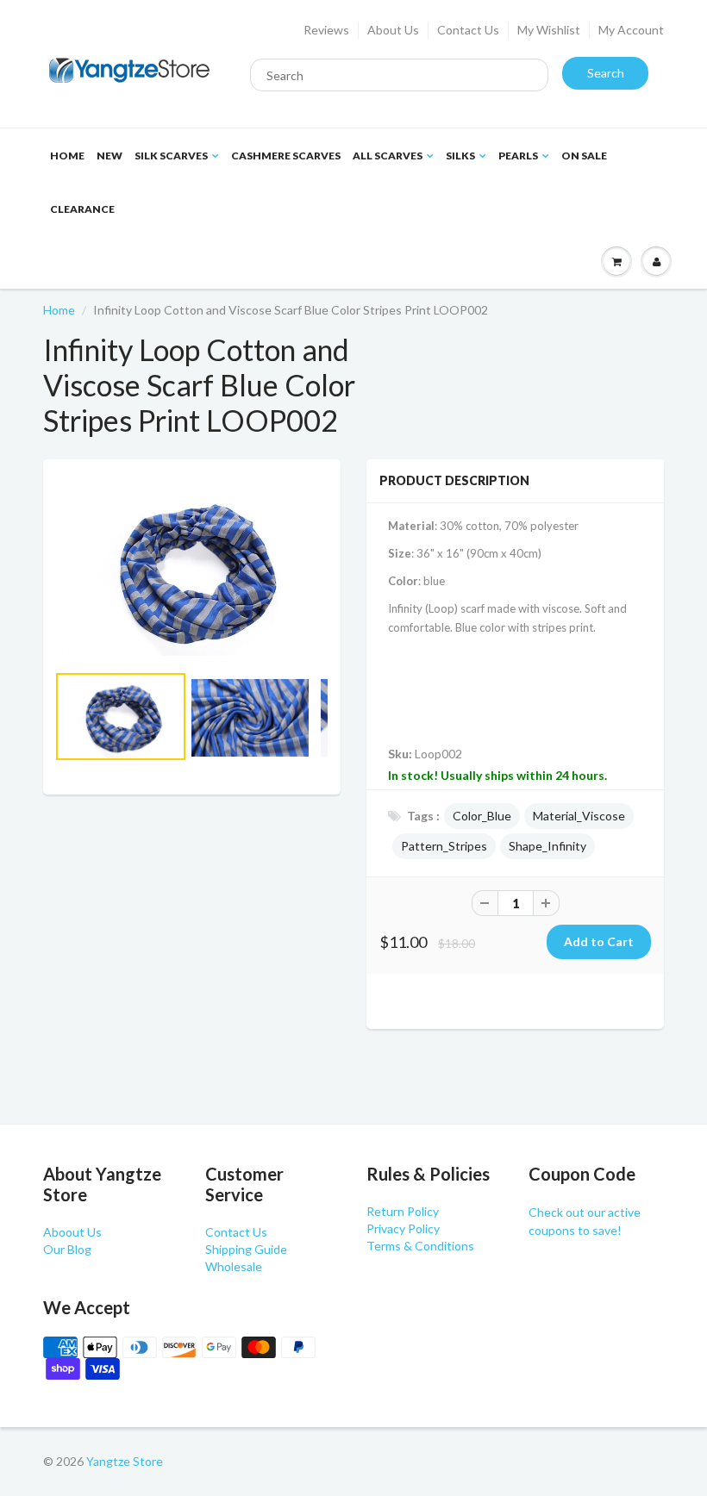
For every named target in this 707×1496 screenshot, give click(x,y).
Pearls (518, 155)
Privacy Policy (403, 1228)
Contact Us (468, 29)
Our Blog (67, 1249)
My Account (631, 29)
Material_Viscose (579, 815)
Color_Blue (482, 815)
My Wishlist (548, 29)
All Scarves (387, 155)
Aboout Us (72, 1232)
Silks (460, 155)
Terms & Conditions (420, 1245)
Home (67, 155)
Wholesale (233, 1266)
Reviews (326, 29)
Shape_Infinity (547, 845)
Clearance (82, 209)
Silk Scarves (171, 155)
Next (393, 744)
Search (605, 72)
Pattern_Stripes (444, 845)
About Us (393, 29)
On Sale (584, 155)
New (109, 155)
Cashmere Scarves (286, 155)
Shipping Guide (246, 1249)
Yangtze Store (124, 1461)
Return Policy (402, 1211)
